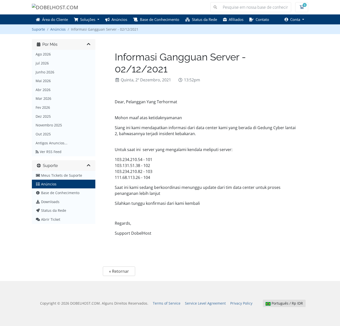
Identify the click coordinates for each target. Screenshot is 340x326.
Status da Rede (203, 19)
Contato (261, 19)
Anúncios (118, 19)
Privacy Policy (241, 303)
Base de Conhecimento (158, 19)
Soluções (87, 19)
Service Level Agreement (205, 303)
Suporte (38, 29)
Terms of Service (166, 303)
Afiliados (235, 19)
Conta (294, 19)
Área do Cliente (54, 19)
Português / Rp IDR (287, 303)
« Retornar (119, 271)
